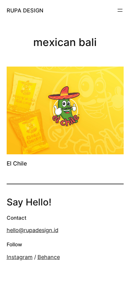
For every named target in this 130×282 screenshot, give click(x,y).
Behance (48, 257)
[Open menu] (120, 10)
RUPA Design (25, 10)
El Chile (17, 163)
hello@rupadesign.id (32, 230)
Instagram (20, 257)
